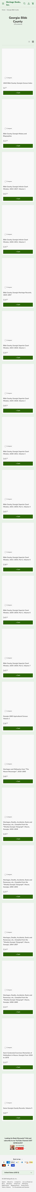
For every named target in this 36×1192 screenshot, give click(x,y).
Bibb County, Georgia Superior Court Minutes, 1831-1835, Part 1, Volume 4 (17, 505)
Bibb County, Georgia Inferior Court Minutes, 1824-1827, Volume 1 (15, 188)
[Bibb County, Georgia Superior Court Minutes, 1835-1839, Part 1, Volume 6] (18, 592)
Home (3, 9)
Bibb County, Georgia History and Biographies (15, 135)
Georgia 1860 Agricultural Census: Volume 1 (15, 717)
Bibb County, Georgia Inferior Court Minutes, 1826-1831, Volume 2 (15, 241)
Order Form (17, 1183)
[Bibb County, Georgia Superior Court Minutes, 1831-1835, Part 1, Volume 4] (18, 486)
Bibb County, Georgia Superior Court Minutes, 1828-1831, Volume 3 (16, 452)
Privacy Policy (25, 1185)
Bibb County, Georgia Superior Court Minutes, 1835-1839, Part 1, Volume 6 (17, 611)
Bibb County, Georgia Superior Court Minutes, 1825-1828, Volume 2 (16, 399)
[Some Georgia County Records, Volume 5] (18, 1090)
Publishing (25, 1183)
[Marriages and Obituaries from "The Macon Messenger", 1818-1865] (18, 751)
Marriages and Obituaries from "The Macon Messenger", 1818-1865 (16, 770)
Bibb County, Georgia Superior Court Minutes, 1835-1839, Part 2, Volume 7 (17, 664)
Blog (3, 1183)
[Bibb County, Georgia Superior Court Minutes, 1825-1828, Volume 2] (18, 380)
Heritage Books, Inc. (11, 1179)
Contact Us (18, 1182)
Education (9, 1183)
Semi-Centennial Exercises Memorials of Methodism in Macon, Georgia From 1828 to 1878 (18, 1055)
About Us (10, 1182)
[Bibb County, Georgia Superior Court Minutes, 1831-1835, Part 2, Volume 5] (18, 539)
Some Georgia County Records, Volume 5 (17, 1108)
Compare (9, 78)
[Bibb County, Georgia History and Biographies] (18, 115)
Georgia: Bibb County (13, 9)
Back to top (17, 1159)
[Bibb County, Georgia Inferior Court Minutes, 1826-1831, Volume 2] (18, 221)
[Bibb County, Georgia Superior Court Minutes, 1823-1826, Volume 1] (18, 327)
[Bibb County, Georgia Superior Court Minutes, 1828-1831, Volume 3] (18, 433)
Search (3, 1182)
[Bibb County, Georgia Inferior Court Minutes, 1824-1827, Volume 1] (18, 168)
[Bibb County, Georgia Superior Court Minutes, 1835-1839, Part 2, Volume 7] (18, 645)
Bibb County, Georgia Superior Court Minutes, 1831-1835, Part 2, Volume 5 (17, 558)
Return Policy (5, 1185)
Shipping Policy (15, 1185)
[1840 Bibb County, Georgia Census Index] (18, 65)
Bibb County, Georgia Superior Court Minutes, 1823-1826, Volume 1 (16, 346)
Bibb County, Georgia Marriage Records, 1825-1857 (17, 294)
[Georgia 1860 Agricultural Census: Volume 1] (18, 698)
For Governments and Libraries (20, 1187)
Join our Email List (27, 1182)
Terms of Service (6, 1187)
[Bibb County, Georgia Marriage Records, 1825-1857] (18, 274)
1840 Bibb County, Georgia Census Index (17, 83)
